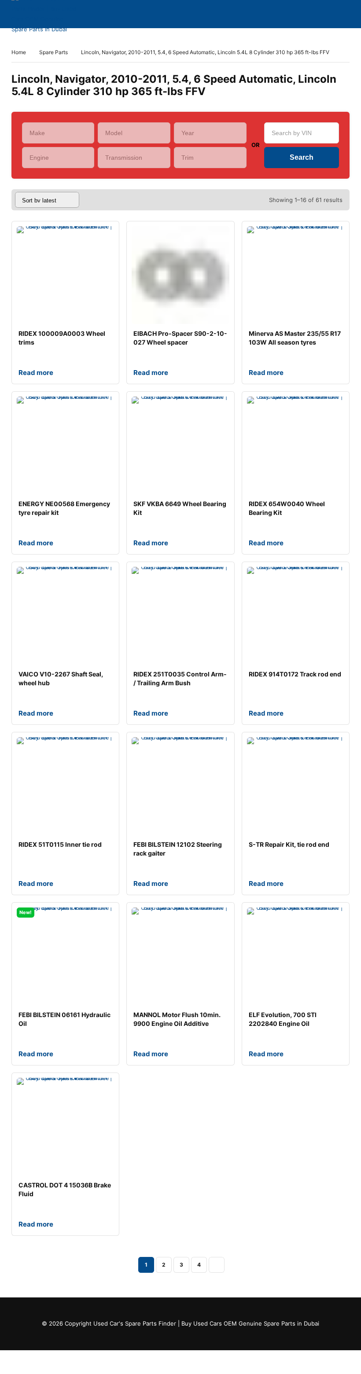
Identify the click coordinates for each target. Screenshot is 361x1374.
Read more (35, 372)
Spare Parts (53, 52)
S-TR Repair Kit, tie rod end (289, 844)
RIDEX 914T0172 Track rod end (295, 674)
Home (18, 52)
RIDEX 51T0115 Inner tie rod (60, 844)
